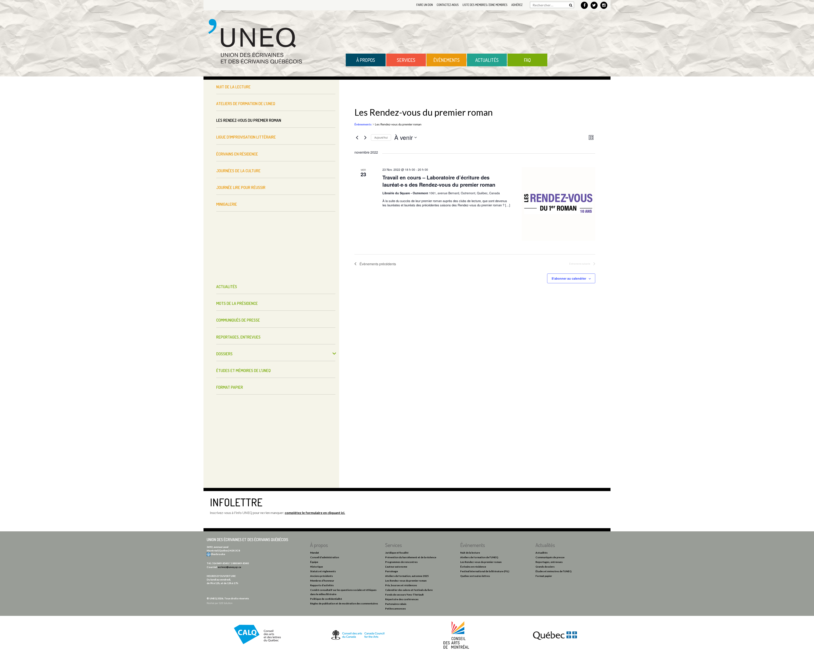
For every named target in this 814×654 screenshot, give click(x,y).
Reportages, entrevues (238, 337)
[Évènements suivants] (365, 137)
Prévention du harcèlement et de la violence (410, 557)
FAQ (527, 60)
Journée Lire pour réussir (240, 187)
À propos (365, 60)
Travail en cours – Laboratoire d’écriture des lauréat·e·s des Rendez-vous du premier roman (438, 181)
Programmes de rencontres (401, 562)
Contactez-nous (448, 5)
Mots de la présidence (237, 303)
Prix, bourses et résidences (401, 585)
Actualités (487, 60)
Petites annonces (395, 608)
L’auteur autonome (396, 566)
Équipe (314, 562)
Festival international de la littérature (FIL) (484, 571)
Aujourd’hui (381, 137)
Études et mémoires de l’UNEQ (243, 370)
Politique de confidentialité (326, 598)
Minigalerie (226, 204)
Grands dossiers (545, 566)
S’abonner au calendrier (569, 278)
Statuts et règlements (323, 571)
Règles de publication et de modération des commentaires (344, 603)
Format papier (229, 387)
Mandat (314, 552)
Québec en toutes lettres (475, 576)
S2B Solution (226, 603)
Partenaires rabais (395, 603)
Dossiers (224, 353)
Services (406, 60)
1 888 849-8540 (239, 563)
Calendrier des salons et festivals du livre (409, 590)
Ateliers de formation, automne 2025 (407, 576)
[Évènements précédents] (357, 137)
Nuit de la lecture (233, 86)
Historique (316, 566)
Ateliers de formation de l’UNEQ (245, 103)
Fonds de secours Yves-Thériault (404, 594)
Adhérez (517, 5)
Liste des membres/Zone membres (485, 5)
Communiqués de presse (238, 320)
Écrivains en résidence (237, 154)
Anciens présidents (321, 576)
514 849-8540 (220, 563)
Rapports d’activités (322, 585)
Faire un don (424, 5)
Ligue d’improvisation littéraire (246, 137)
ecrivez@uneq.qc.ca (229, 567)
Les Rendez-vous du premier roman (248, 120)
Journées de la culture (238, 170)
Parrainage (391, 571)
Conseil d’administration (324, 557)
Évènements (446, 60)
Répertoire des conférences (401, 599)
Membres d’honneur (322, 580)
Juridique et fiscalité (396, 552)
